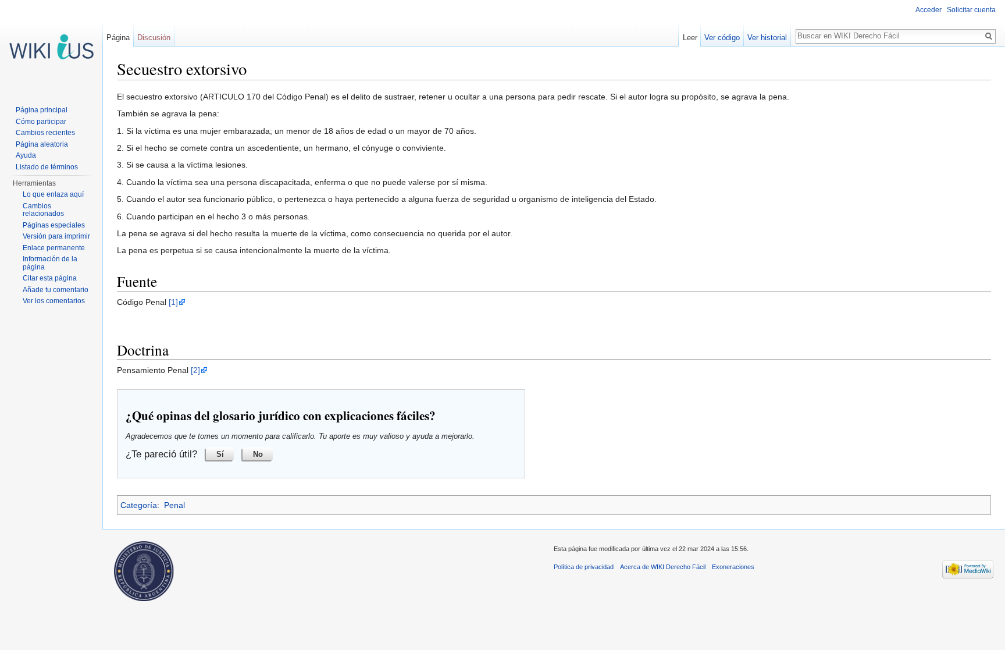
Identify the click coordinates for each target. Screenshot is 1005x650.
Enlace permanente (54, 248)
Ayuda (26, 155)
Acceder (928, 10)
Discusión (153, 37)
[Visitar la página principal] (51, 46)
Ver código (722, 37)
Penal (174, 505)
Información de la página (50, 263)
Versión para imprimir (56, 236)
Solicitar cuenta (971, 10)
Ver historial (767, 37)
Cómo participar (41, 122)
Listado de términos (47, 167)
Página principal (41, 110)
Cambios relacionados (43, 210)
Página (118, 37)
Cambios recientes (45, 133)
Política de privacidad (584, 566)
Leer (690, 37)
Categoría (138, 505)
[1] (173, 302)
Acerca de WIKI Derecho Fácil (662, 566)
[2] (195, 370)
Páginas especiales (54, 225)
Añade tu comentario (55, 290)
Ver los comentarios (54, 301)
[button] (220, 453)
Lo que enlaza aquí (53, 194)
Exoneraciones (733, 566)
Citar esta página (50, 278)
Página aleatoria (42, 144)
